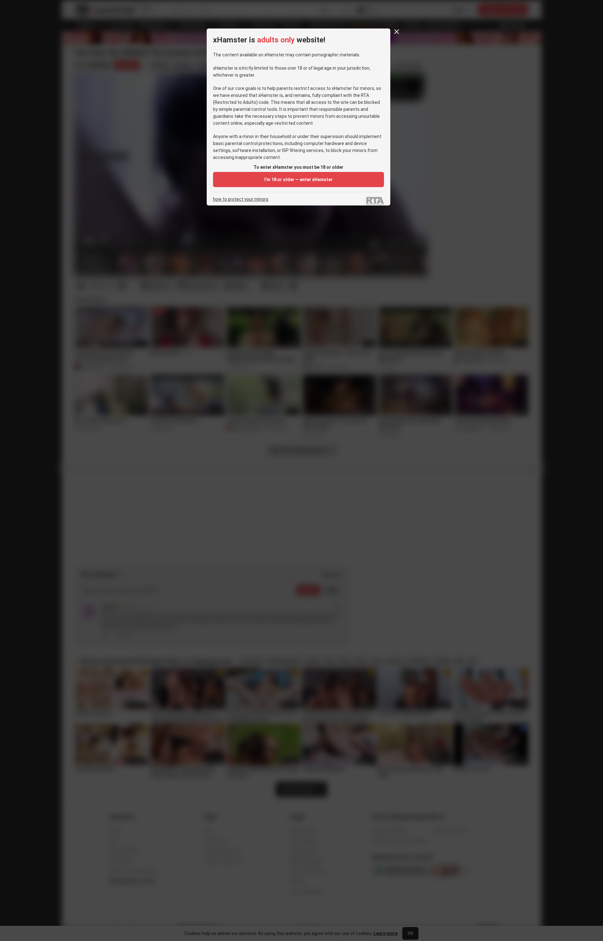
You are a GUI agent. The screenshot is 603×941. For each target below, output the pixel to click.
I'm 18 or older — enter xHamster (298, 179)
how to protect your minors (240, 199)
